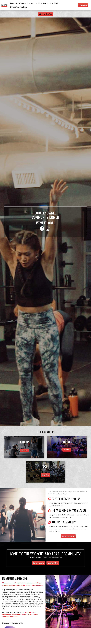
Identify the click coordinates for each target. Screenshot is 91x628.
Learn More (24, 450)
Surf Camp (39, 3)
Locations (30, 3)
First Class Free (47, 14)
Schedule (57, 3)
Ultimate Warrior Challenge (18, 7)
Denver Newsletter (38, 563)
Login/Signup (83, 5)
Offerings (21, 3)
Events (45, 3)
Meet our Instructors (68, 536)
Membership (13, 3)
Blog (51, 3)
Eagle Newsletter (53, 563)
